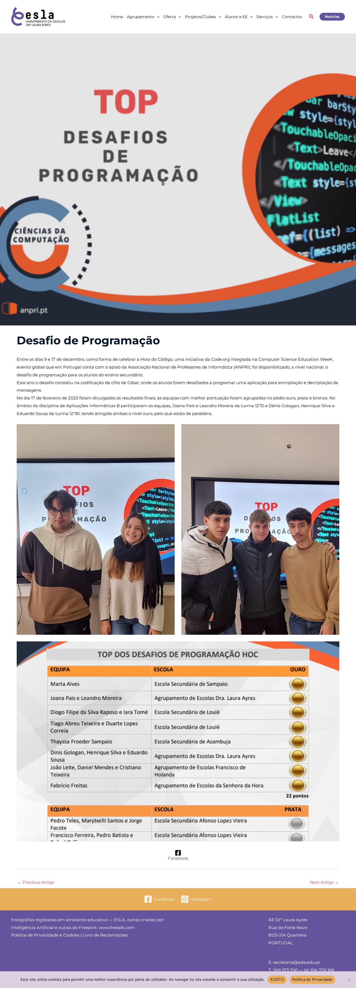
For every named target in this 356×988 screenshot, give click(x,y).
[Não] (349, 979)
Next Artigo (324, 882)
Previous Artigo (35, 882)
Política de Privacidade (312, 979)
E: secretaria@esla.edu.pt (294, 962)
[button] (156, 16)
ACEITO (277, 979)
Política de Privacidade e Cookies (45, 935)
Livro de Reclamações (105, 935)
